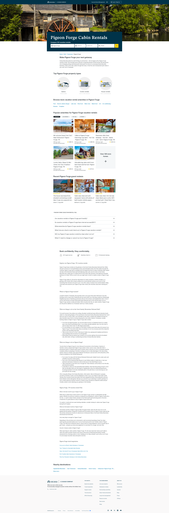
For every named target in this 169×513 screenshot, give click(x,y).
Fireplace (61, 106)
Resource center (103, 498)
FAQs (100, 504)
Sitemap (59, 510)
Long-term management (105, 495)
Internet (82, 116)
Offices (118, 498)
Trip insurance (87, 492)
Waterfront (95, 103)
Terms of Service (70, 510)
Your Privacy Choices (85, 510)
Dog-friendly (65, 116)
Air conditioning (107, 103)
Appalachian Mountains (59, 468)
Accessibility (77, 510)
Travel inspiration (88, 486)
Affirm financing (88, 495)
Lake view (73, 103)
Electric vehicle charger (63, 103)
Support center (87, 489)
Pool (54, 103)
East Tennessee (71, 468)
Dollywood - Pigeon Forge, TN (105, 468)
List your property (103, 483)
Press (118, 495)
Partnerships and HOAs (104, 489)
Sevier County (92, 468)
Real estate (102, 501)
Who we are (119, 483)
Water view (87, 103)
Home (61, 54)
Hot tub (74, 116)
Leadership (119, 486)
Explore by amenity (88, 483)
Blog (118, 492)
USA (65, 54)
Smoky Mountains (82, 468)
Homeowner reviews (103, 486)
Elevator (55, 106)
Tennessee (70, 54)
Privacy (64, 510)
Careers (119, 489)
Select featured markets (105, 492)
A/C (100, 103)
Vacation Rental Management (98, 2)
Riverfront (80, 103)
